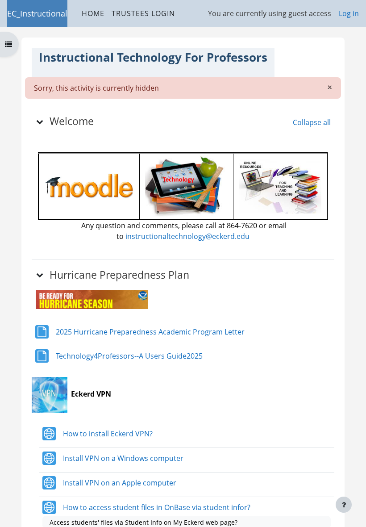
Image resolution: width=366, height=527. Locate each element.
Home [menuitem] (93, 13)
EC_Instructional (37, 13)
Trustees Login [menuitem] (143, 13)
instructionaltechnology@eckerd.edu (187, 236)
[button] (40, 121)
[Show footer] (344, 505)
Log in (349, 13)
